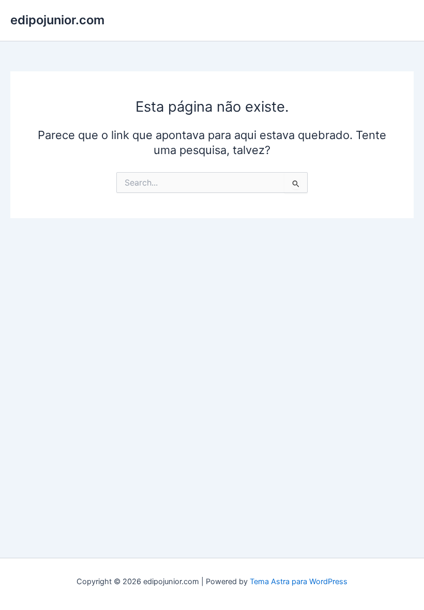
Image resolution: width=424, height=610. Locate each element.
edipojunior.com (57, 19)
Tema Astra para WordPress (298, 581)
